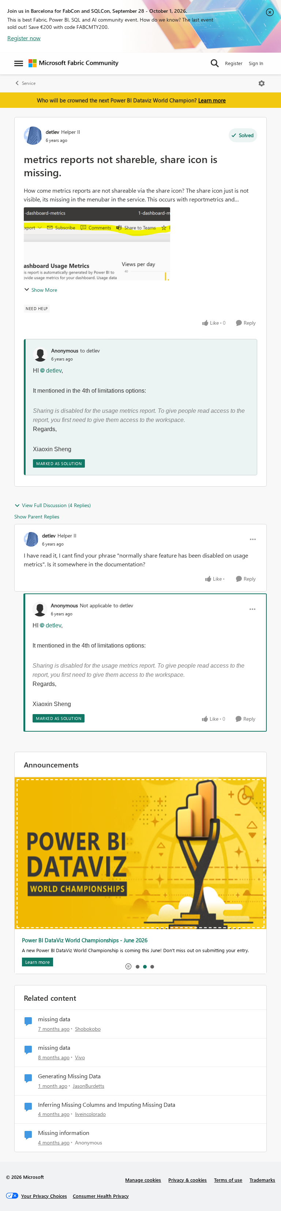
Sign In (256, 63)
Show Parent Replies (36, 516)
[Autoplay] (128, 966)
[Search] (214, 63)
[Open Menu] (261, 83)
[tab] (137, 966)
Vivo (80, 1057)
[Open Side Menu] (19, 63)
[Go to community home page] (74, 63)
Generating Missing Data (69, 1076)
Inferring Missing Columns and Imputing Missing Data (106, 1104)
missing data (54, 1019)
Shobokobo (88, 1028)
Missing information (63, 1132)
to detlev (90, 350)
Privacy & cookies (187, 1180)
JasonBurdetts (88, 1085)
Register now (24, 38)
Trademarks (262, 1180)
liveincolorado (90, 1113)
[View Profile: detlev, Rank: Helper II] (33, 136)
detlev (52, 131)
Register (234, 63)
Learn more (212, 100)
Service (28, 83)
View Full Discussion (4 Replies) (56, 505)
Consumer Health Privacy (101, 1196)
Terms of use (228, 1180)
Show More (44, 289)
